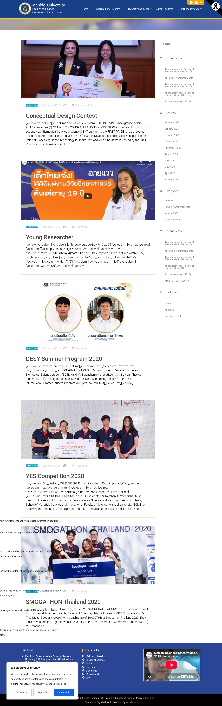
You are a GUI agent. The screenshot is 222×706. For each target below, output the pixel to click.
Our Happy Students (175, 316)
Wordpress (132, 702)
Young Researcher (49, 237)
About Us (169, 309)
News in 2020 (32, 105)
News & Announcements (177, 207)
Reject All (43, 692)
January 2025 (172, 129)
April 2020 (170, 173)
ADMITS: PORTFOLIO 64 (177, 280)
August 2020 (171, 154)
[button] (86, 9)
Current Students (164, 9)
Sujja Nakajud (104, 702)
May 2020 (170, 167)
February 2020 (172, 179)
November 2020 (173, 148)
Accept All (63, 692)
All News (169, 200)
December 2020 (173, 141)
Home (85, 9)
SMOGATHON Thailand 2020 (63, 601)
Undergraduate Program (107, 9)
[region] (42, 680)
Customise (21, 692)
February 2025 (172, 122)
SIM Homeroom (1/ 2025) (178, 101)
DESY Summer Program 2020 (64, 358)
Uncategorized (172, 219)
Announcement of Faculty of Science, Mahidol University (179, 70)
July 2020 (170, 160)
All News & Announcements (179, 78)
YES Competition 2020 (55, 476)
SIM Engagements (189, 9)
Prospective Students (138, 9)
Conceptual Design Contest (61, 115)
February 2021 (172, 135)
